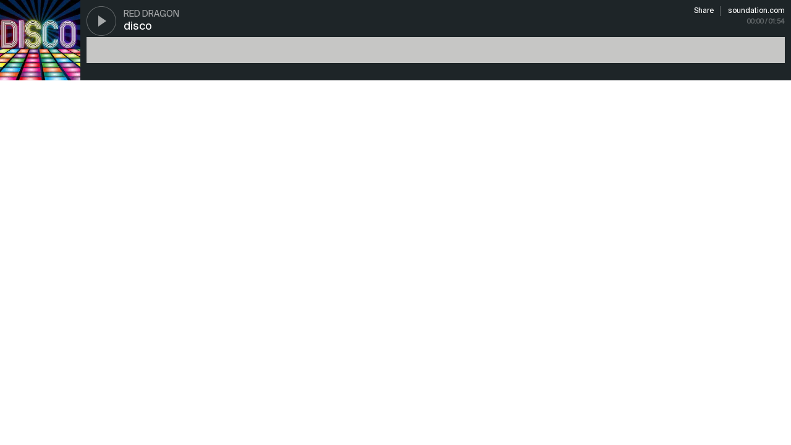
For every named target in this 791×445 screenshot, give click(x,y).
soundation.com (756, 11)
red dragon (151, 14)
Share (704, 11)
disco (138, 26)
